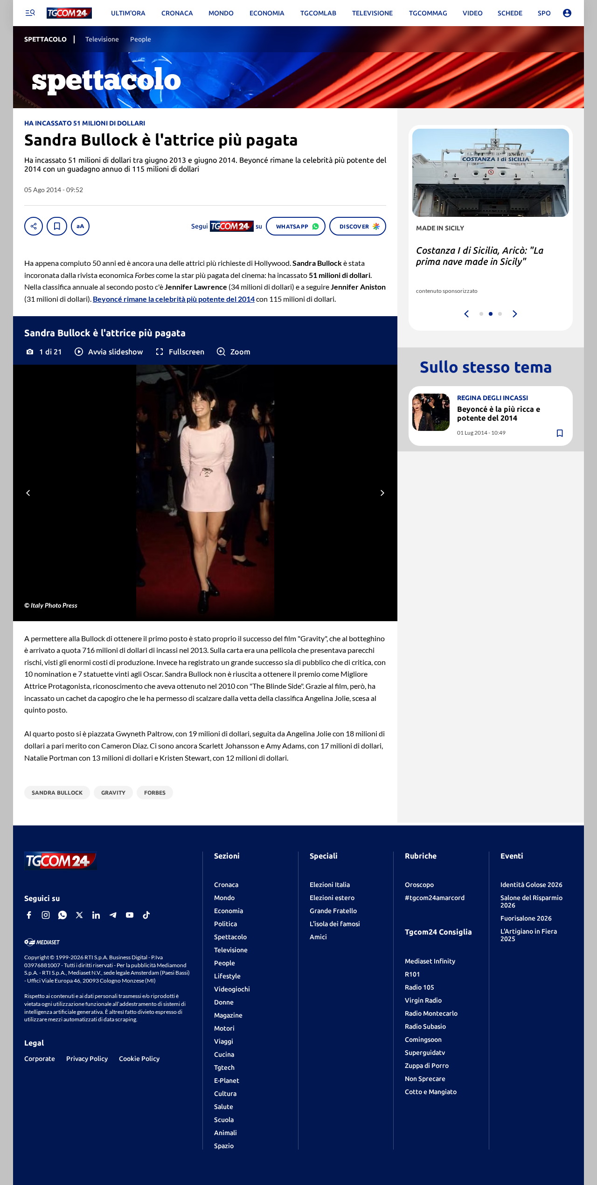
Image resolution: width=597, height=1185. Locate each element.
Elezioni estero (332, 897)
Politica (225, 924)
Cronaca (226, 884)
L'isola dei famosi (335, 924)
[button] (108, 351)
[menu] (30, 13)
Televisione (231, 950)
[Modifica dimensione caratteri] (80, 226)
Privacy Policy (87, 1058)
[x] (79, 915)
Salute (223, 1106)
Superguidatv (425, 1052)
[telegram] (113, 915)
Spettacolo (230, 937)
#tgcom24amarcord (435, 897)
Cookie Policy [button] (139, 1058)
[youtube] (129, 915)
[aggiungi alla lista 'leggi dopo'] (57, 226)
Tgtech (224, 1067)
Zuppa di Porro (427, 1065)
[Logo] (69, 13)
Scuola (224, 1119)
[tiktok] (146, 915)
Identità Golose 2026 (531, 884)
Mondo (224, 897)
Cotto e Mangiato (431, 1091)
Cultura (225, 1093)
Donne (224, 1002)
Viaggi (223, 1041)
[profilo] (567, 13)
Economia (228, 911)
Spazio (224, 1146)
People (224, 963)
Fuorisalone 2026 (526, 918)
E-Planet (226, 1080)
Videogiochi (232, 989)
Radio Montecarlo (431, 1013)
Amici (318, 937)
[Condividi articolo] (33, 226)
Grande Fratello (333, 911)
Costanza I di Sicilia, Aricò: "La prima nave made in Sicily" (479, 256)
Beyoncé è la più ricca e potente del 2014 (498, 413)
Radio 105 (419, 987)
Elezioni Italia (330, 884)
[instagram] (45, 915)
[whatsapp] (62, 915)
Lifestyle (227, 976)
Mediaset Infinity (430, 961)
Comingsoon (423, 1039)
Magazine (228, 1015)
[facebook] (29, 915)
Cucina (224, 1054)
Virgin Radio (423, 1000)
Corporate (39, 1058)
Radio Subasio (425, 1026)
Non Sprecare (425, 1078)
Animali (225, 1132)
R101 (412, 974)
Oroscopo (419, 884)
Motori (224, 1028)
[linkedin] (96, 915)
